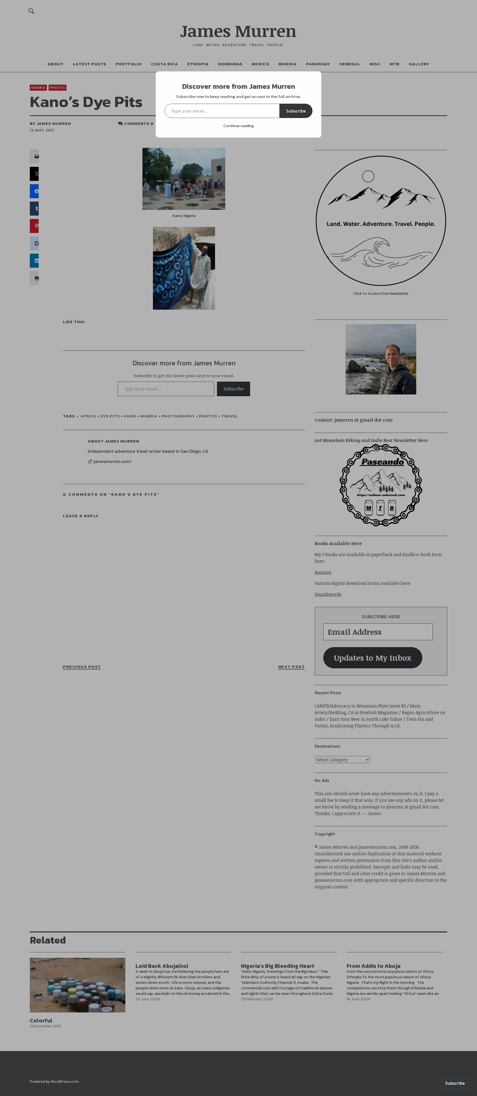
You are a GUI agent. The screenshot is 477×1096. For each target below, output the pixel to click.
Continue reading (238, 126)
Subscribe (296, 111)
